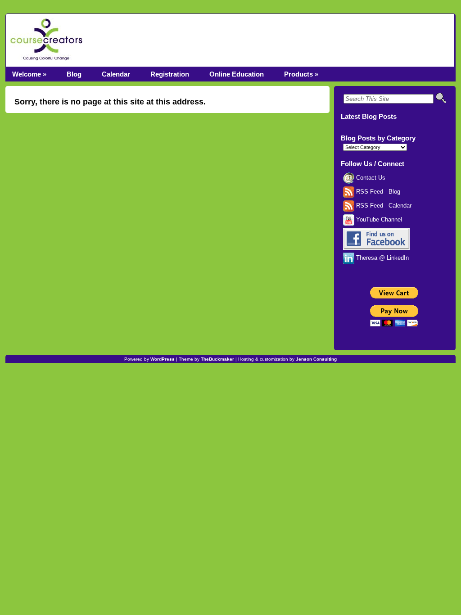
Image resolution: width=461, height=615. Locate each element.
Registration (169, 74)
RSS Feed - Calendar (382, 206)
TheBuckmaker (217, 359)
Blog (74, 74)
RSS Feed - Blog (377, 192)
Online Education (236, 74)
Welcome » (29, 74)
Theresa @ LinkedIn (381, 258)
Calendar (116, 74)
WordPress (162, 359)
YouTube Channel (378, 220)
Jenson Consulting (316, 359)
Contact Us (369, 178)
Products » (301, 74)
